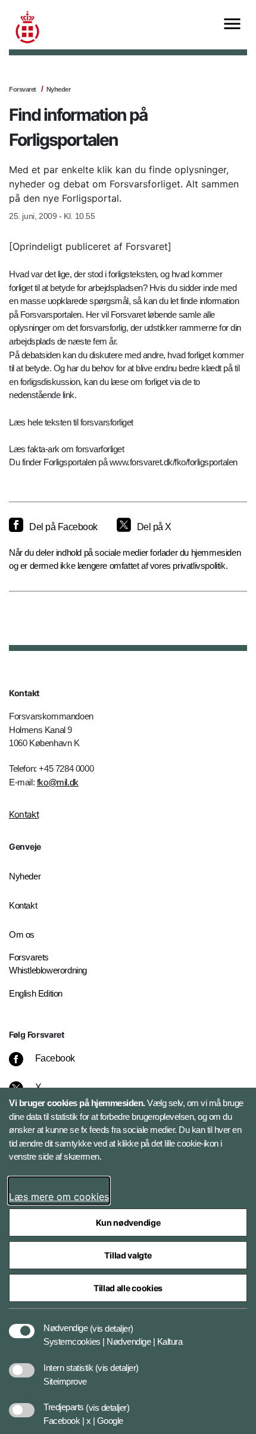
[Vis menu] (232, 25)
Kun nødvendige (128, 1222)
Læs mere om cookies (59, 1197)
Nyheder (58, 89)
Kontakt (24, 814)
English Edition (36, 993)
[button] (111, 1322)
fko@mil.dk (58, 782)
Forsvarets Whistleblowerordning (48, 964)
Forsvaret (22, 89)
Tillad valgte (127, 1255)
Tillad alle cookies (128, 1288)
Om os (22, 934)
